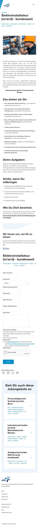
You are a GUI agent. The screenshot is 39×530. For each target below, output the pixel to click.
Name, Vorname (8, 273)
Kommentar (6, 313)
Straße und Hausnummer (10, 287)
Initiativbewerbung (6, 513)
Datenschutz (7, 340)
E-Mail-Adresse (7, 300)
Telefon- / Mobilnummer (10, 306)
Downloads (4, 499)
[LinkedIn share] (13, 372)
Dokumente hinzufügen (10, 330)
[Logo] (7, 5)
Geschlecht (6, 279)
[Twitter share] (8, 372)
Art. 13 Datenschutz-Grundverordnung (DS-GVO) (22, 344)
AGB (2, 491)
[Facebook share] (3, 372)
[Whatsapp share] (17, 372)
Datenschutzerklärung (13, 342)
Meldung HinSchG (6, 504)
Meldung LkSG (5, 507)
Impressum (4, 494)
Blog (2, 510)
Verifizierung (7, 348)
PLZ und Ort (6, 293)
